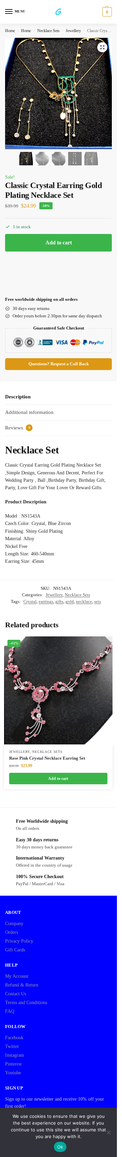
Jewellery (73, 30)
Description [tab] (17, 396)
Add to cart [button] (58, 778)
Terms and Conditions (26, 1002)
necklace (84, 601)
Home (10, 30)
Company (14, 923)
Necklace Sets (48, 30)
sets (97, 601)
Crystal (30, 601)
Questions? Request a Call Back (58, 364)
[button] (106, 12)
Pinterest (13, 1064)
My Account (16, 976)
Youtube (13, 1072)
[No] (108, 1132)
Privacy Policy (19, 941)
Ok (60, 1147)
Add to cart (58, 242)
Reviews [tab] (17, 427)
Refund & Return (21, 985)
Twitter (12, 1046)
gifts (59, 601)
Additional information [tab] (29, 412)
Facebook (14, 1037)
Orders (11, 932)
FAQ (9, 1011)
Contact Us (15, 993)
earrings (46, 601)
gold (69, 601)
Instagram (14, 1055)
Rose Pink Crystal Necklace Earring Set (47, 758)
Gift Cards (15, 949)
